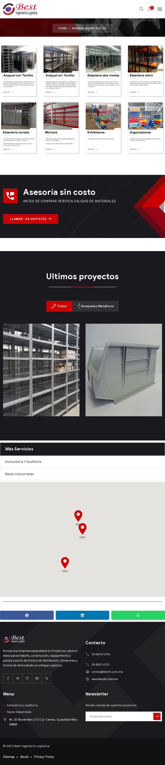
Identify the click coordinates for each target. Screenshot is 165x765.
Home (63, 28)
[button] (78, 518)
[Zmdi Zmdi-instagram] (27, 678)
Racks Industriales (19, 474)
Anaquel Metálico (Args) (40, 397)
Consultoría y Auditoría (23, 462)
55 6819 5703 (101, 654)
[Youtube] (37, 678)
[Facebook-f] (8, 678)
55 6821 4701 (101, 664)
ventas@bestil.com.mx (107, 672)
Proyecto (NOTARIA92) (120, 397)
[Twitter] (18, 678)
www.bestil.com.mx (105, 679)
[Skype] (47, 678)
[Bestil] (20, 9)
